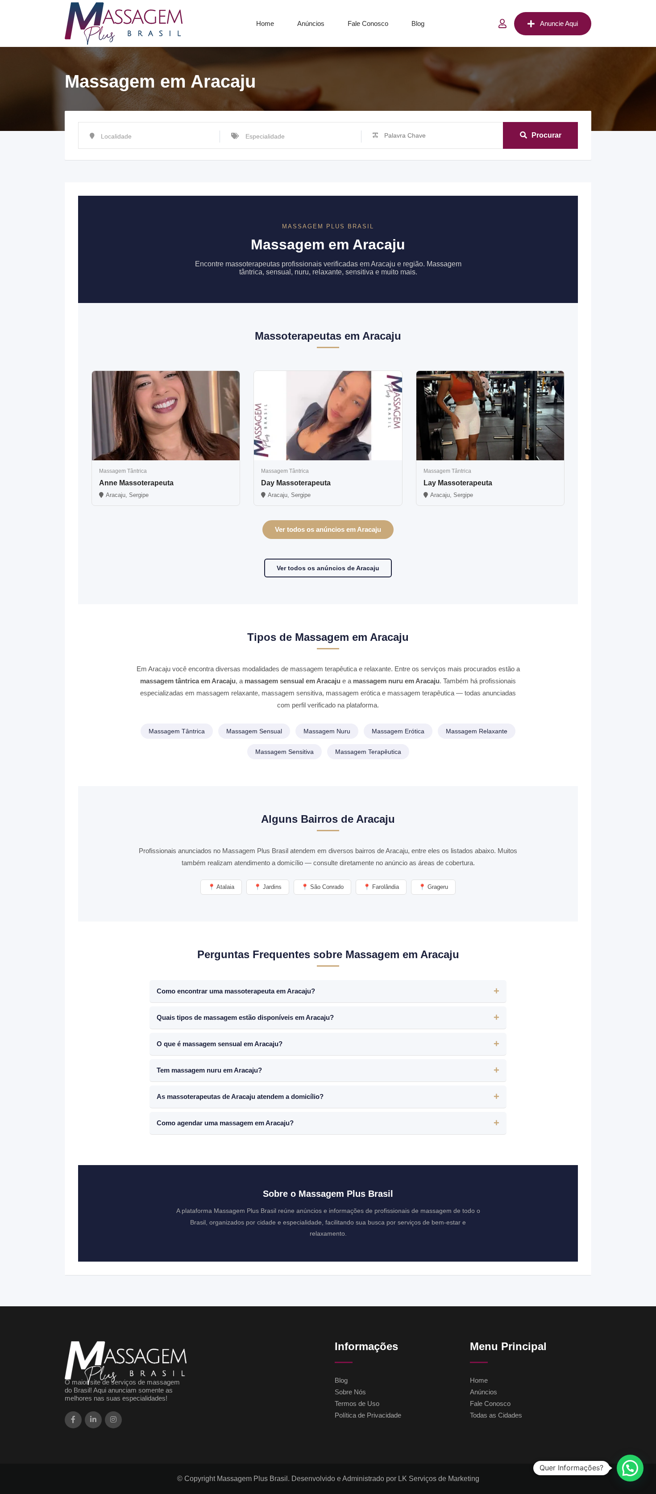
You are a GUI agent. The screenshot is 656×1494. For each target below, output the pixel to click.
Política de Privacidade (368, 1415)
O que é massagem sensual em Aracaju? (219, 1044)
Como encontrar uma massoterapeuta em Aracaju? (236, 991)
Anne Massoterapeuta (136, 483)
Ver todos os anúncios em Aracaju (328, 529)
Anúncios (310, 23)
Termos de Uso (357, 1403)
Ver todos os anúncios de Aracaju (328, 568)
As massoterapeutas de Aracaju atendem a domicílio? (240, 1096)
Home (265, 23)
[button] (630, 1468)
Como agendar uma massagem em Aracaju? (225, 1123)
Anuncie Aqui (559, 23)
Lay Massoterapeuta (457, 483)
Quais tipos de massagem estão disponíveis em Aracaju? (245, 1017)
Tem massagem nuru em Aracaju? (209, 1070)
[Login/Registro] (502, 23)
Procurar (546, 135)
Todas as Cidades (496, 1415)
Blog (417, 23)
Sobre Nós (350, 1392)
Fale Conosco (368, 23)
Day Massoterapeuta (296, 483)
